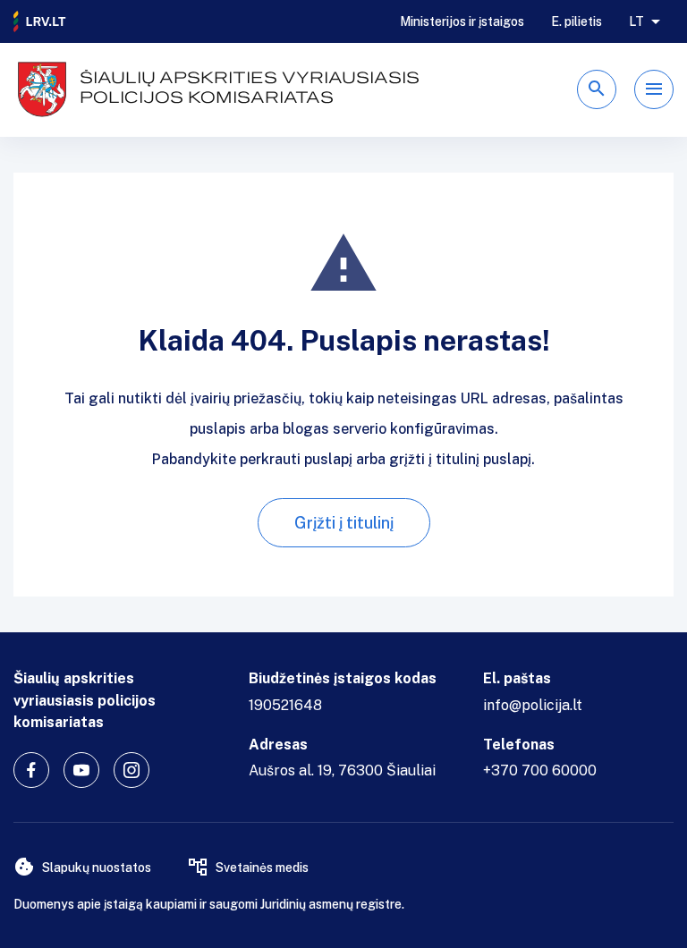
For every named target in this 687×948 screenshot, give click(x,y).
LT (636, 21)
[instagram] (131, 770)
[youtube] (81, 770)
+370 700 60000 (540, 770)
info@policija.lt (532, 705)
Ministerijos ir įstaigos (462, 21)
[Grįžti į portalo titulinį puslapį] (40, 21)
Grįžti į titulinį (344, 522)
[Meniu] (654, 89)
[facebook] (31, 770)
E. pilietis (576, 21)
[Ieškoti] (596, 89)
